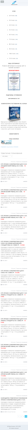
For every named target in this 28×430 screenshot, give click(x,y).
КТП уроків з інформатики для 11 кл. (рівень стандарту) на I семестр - (14, 294)
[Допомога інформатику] (6, 144)
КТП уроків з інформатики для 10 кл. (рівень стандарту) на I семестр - (14, 320)
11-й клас (13, 213)
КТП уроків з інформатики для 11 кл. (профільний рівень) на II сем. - (14, 217)
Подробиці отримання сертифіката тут (14, 96)
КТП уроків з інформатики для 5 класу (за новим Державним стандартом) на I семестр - (13, 243)
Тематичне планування (21, 161)
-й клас (13, 15)
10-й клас (13, 161)
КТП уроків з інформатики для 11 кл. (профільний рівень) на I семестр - (14, 374)
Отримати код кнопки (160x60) (9, 147)
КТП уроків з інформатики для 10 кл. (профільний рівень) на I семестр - (14, 346)
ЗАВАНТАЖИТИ (14, 134)
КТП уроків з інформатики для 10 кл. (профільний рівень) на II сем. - (14, 191)
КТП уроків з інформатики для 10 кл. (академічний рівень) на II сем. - (14, 165)
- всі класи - (5, 156)
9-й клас (13, 268)
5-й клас (13, 239)
